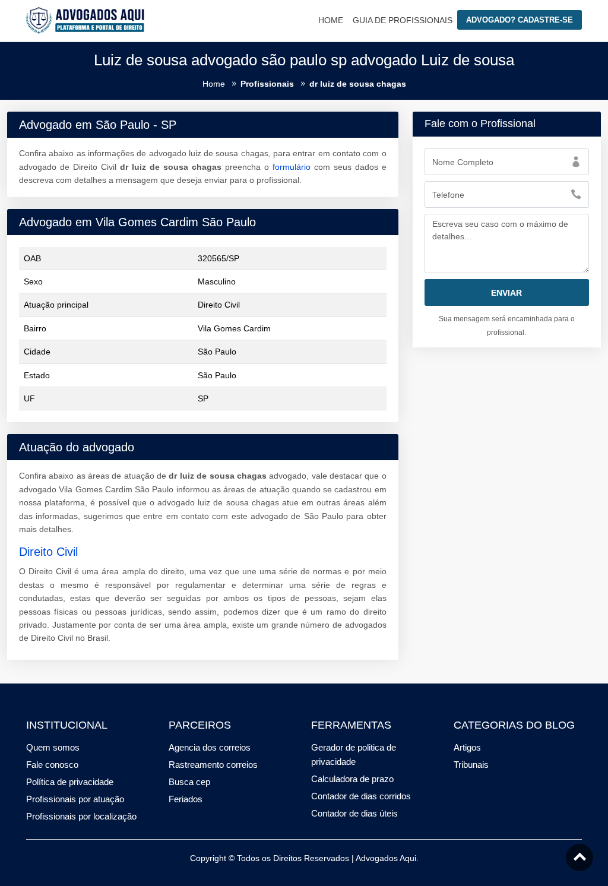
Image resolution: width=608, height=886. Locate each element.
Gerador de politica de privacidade (353, 754)
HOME (330, 20)
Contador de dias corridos (361, 796)
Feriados (185, 799)
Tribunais (471, 765)
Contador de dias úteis (354, 813)
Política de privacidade (69, 782)
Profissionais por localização (81, 816)
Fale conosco (52, 765)
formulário (292, 167)
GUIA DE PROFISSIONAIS (402, 20)
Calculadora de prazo (352, 779)
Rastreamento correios (213, 765)
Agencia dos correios (210, 747)
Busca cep (189, 782)
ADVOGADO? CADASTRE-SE (519, 19)
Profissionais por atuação (75, 799)
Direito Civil (48, 551)
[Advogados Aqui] (85, 19)
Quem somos (53, 747)
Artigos (467, 747)
